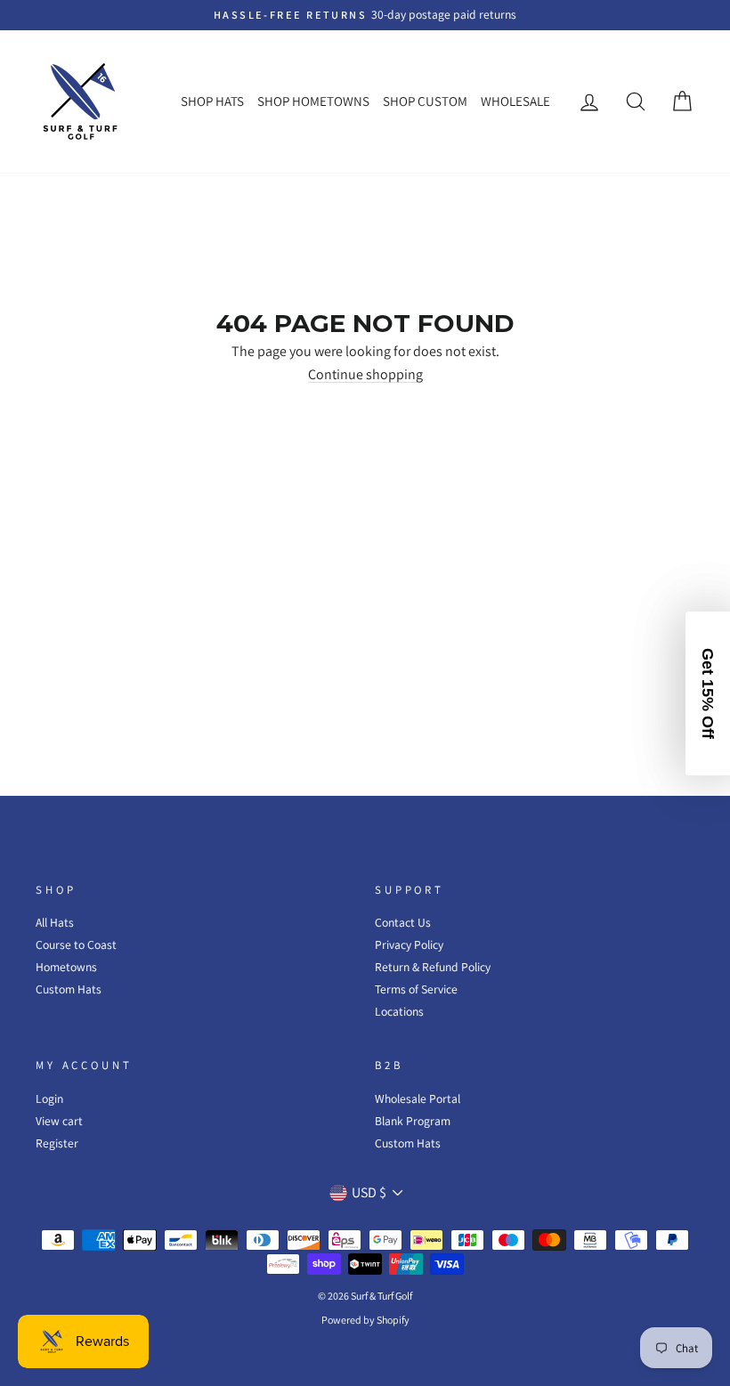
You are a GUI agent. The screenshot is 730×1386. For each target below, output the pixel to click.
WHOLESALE (515, 101)
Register (57, 1143)
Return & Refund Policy (433, 967)
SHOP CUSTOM (425, 101)
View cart (59, 1121)
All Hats (55, 922)
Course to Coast (76, 944)
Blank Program (412, 1121)
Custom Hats (68, 989)
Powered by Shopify (365, 1319)
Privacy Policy (409, 944)
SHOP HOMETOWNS (313, 101)
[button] (707, 693)
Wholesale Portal (417, 1098)
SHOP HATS (212, 101)
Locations (399, 1011)
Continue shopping (365, 375)
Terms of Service (416, 989)
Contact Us (403, 922)
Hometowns (66, 967)
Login (49, 1098)
